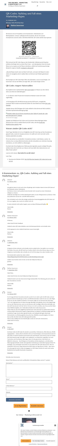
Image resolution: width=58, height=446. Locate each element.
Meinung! (8, 22)
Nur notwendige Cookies (38, 440)
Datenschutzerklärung (42, 444)
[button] (55, 425)
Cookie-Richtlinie (33, 444)
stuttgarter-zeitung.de (27, 68)
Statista (16, 117)
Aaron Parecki (32, 58)
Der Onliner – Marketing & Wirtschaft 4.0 (18, 3)
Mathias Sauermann (17, 25)
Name (8, 379)
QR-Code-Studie (29, 90)
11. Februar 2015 (11, 181)
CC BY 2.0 (40, 58)
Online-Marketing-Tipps (17, 22)
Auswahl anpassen (50, 440)
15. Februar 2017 (11, 294)
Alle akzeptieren (26, 440)
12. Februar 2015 (11, 217)
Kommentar (9, 363)
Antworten (10, 212)
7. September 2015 (12, 242)
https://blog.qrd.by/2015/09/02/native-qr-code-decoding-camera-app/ (25, 256)
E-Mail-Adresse (10, 385)
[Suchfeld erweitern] (37, 6)
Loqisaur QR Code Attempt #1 (22, 58)
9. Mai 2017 (10, 329)
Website (8, 392)
